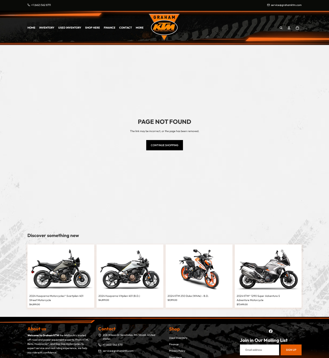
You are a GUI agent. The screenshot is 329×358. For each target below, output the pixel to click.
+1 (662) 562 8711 (112, 344)
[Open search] (281, 28)
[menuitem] (139, 27)
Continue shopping (164, 145)
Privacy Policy (177, 350)
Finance (174, 344)
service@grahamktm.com (118, 350)
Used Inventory (178, 338)
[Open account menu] (289, 28)
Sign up (291, 350)
